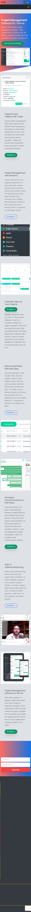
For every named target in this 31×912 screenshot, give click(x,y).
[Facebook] (1, 2)
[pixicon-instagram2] (2, 902)
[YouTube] (3, 2)
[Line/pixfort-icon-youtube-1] (13, 902)
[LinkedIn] (5, 2)
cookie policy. (14, 910)
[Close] (27, 909)
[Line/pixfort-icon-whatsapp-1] (20, 902)
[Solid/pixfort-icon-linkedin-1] (9, 902)
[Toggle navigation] (28, 6)
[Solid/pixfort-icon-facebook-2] (6, 902)
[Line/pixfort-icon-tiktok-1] (16, 902)
